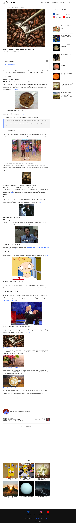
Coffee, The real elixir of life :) (11, 387)
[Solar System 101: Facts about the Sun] (56, 76)
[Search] (72, 2)
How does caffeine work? (10, 347)
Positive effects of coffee (10, 64)
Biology (9, 7)
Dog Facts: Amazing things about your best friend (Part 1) (66, 56)
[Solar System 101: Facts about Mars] (56, 66)
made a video (18, 75)
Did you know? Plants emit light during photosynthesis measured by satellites (66, 94)
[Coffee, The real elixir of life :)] (13, 376)
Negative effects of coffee (10, 66)
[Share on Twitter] (11, 55)
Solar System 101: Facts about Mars (66, 64)
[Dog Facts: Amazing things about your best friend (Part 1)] (56, 57)
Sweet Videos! (55, 2)
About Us (62, 2)
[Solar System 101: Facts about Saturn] (56, 47)
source (16, 89)
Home (42, 2)
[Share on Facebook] (9, 55)
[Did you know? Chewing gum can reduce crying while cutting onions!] (42, 470)
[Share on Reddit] (15, 55)
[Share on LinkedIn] (13, 55)
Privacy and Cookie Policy (46, 518)
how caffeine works (27, 75)
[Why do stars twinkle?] (42, 488)
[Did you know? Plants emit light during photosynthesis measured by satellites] (56, 95)
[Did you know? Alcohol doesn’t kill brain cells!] (26, 470)
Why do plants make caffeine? (11, 367)
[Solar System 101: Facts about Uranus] (26, 488)
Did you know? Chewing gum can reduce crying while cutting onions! (67, 84)
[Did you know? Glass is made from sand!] (10, 488)
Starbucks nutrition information (10, 300)
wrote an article (10, 75)
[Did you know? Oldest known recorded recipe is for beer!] (56, 38)
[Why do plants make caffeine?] (13, 356)
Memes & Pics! (47, 2)
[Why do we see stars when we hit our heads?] (10, 470)
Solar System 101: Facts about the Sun (66, 74)
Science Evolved (10, 51)
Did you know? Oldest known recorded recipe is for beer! (66, 37)
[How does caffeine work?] (13, 335)
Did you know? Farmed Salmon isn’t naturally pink (66, 27)
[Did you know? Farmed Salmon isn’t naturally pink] (56, 28)
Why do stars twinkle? (42, 496)
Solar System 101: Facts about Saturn (66, 45)
